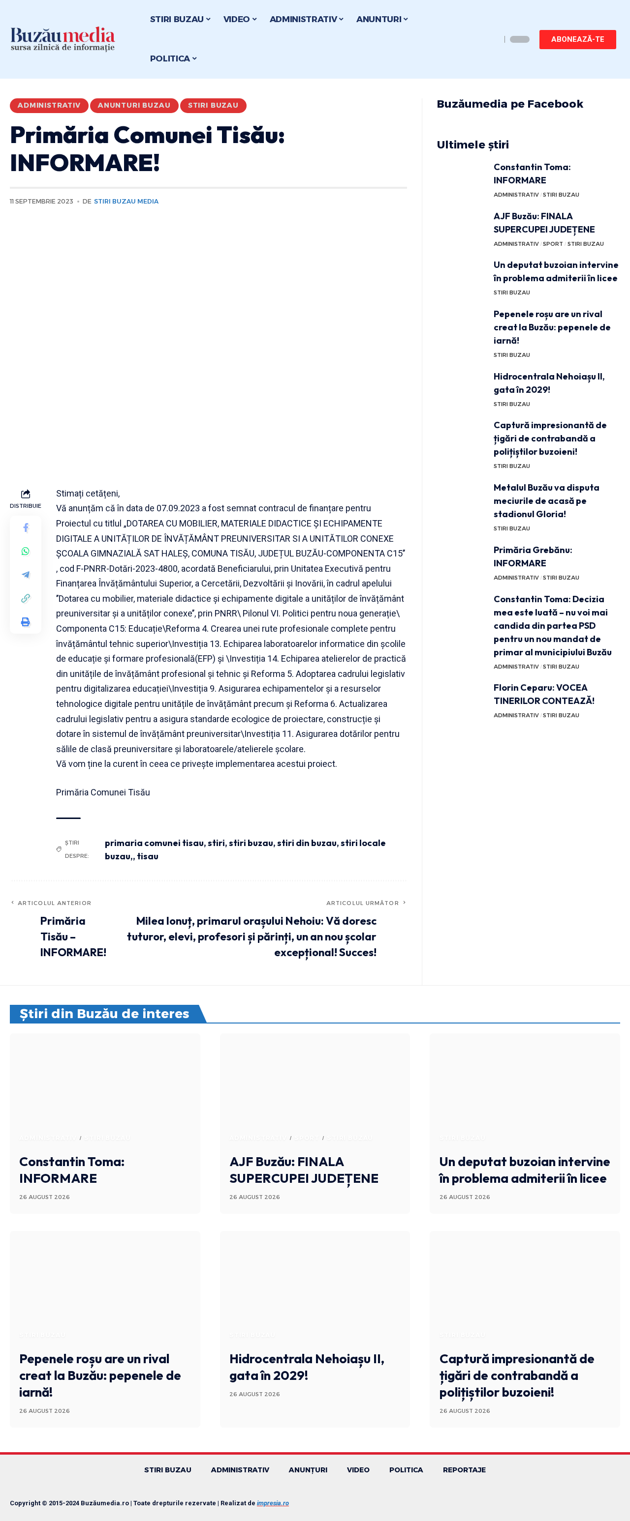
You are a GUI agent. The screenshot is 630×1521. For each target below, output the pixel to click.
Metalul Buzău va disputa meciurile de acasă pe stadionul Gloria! (546, 501)
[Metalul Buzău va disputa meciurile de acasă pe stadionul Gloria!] (461, 499)
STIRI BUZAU (213, 105)
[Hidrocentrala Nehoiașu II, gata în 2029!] (461, 388)
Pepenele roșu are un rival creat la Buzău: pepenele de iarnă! (552, 327)
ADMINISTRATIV (49, 105)
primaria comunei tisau (154, 842)
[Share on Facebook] (25, 527)
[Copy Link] (25, 598)
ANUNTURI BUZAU (134, 105)
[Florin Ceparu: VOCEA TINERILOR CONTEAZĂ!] (461, 699)
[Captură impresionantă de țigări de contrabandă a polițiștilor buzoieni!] (461, 436)
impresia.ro (273, 1503)
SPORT (553, 243)
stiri (216, 842)
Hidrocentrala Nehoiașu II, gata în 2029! (306, 1366)
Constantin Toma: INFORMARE (72, 1169)
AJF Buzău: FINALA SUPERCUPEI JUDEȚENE (303, 1169)
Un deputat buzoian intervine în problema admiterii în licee (525, 1169)
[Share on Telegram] (25, 574)
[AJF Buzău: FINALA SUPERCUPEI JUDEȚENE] (461, 227)
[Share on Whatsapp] (25, 550)
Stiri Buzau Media (126, 201)
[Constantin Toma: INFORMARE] (461, 178)
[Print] (25, 621)
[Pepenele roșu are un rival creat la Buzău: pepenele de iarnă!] (461, 325)
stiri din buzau (307, 842)
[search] (491, 39)
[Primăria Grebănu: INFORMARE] (461, 561)
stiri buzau (251, 842)
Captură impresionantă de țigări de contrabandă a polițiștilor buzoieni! (550, 438)
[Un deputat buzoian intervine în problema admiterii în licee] (461, 276)
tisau (147, 856)
